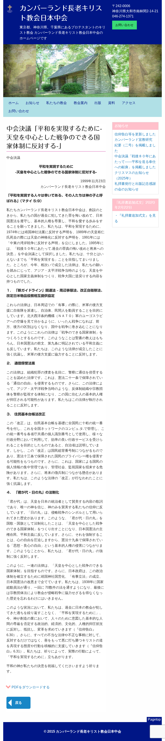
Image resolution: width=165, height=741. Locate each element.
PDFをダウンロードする (31, 687)
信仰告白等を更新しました (135, 134)
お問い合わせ (124, 25)
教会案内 (80, 103)
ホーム (13, 103)
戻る (18, 702)
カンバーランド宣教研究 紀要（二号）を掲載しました (135, 145)
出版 (97, 103)
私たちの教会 (56, 103)
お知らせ (32, 103)
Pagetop (154, 719)
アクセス (129, 103)
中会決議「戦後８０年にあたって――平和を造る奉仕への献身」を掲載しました (135, 161)
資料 (111, 103)
